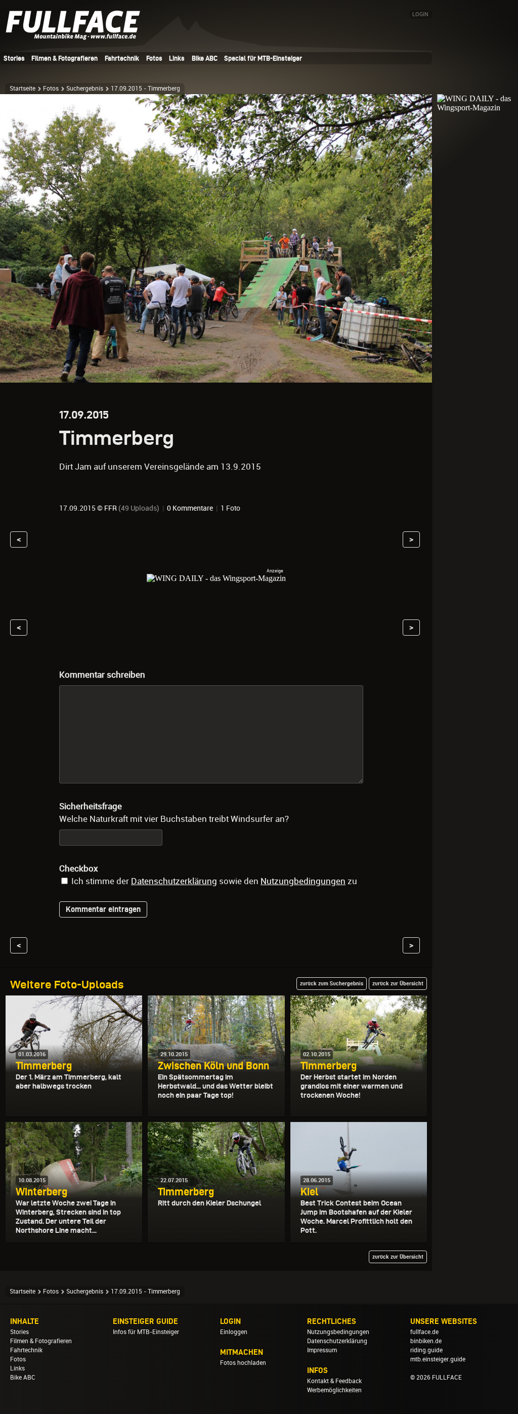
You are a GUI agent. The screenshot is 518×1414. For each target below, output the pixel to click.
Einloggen (233, 1332)
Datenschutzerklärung (174, 881)
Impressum (322, 1350)
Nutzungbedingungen (303, 881)
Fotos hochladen (243, 1362)
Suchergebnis (84, 89)
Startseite (22, 89)
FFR (110, 508)
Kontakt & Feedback (334, 1381)
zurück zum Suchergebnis (331, 983)
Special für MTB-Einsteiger (263, 58)
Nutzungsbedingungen (338, 1332)
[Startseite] (76, 35)
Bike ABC (205, 58)
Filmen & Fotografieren (64, 58)
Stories (14, 58)
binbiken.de (426, 1341)
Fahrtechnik (122, 58)
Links (177, 58)
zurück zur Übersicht (397, 983)
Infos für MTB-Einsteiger (146, 1332)
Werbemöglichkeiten (334, 1390)
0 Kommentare (190, 508)
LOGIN (420, 14)
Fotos (154, 58)
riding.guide (426, 1350)
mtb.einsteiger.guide (437, 1359)
